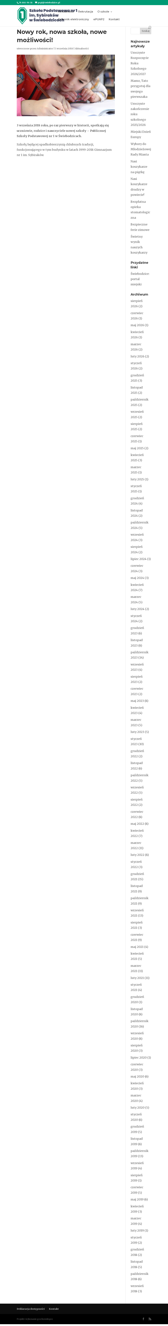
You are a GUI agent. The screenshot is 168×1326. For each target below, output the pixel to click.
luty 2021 (137, 978)
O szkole (103, 12)
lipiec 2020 (139, 1057)
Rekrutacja (85, 12)
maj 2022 (137, 824)
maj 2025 (137, 448)
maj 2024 (137, 578)
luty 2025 (137, 479)
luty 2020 (138, 1107)
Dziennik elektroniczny (73, 19)
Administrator (45, 48)
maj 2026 (137, 325)
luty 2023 (137, 732)
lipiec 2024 (139, 559)
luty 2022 (137, 855)
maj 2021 (137, 947)
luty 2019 (137, 1230)
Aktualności (66, 12)
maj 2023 (137, 701)
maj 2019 (137, 1199)
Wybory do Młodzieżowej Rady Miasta (141, 149)
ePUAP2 (98, 19)
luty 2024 (137, 609)
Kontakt (114, 19)
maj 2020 (137, 1076)
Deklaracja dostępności (31, 1308)
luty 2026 (137, 356)
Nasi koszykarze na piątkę (139, 166)
